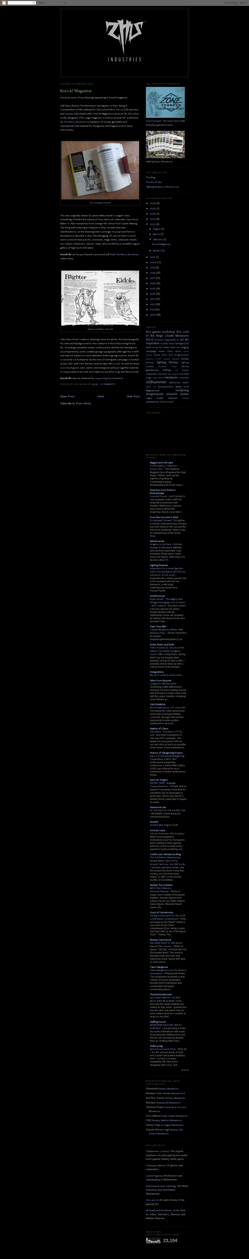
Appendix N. (172, 339)
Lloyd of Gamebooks (161, 912)
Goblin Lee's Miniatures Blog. (165, 854)
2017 (153, 278)
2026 (153, 203)
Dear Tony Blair (158, 626)
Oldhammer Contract (157, 1151)
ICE (176, 370)
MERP (161, 378)
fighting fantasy (167, 362)
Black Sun (175, 347)
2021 (153, 257)
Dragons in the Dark (161, 544)
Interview (162, 374)
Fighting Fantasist (159, 565)
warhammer (152, 401)
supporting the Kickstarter (109, 378)
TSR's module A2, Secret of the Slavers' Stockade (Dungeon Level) (167, 651)
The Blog (150, 177)
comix (186, 351)
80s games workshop (160, 332)
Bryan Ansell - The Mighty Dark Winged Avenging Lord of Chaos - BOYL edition (167, 602)
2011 (152, 309)
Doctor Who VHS (163, 355)
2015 (153, 288)
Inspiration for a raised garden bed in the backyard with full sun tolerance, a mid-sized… (167, 571)
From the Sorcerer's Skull (164, 517)
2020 (153, 262)
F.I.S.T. (159, 359)
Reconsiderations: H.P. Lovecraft (168, 707)
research (171, 394)
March (156, 234)
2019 (153, 267)
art (182, 339)
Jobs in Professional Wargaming (167, 756)
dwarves (150, 359)
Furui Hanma (180, 366)
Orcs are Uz (152, 1200)
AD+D (150, 339)
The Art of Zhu (154, 182)
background (182, 343)
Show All (185, 1070)
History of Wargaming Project (166, 752)
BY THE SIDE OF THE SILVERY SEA (167, 810)
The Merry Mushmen (75, 122)
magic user (151, 378)
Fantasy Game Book (160, 939)
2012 (153, 304)
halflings (167, 370)
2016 (153, 283)
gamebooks (152, 370)
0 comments (107, 384)
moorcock (184, 378)
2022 (153, 224)
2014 (153, 294)
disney (149, 355)
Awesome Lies (158, 807)
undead (185, 398)
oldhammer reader (179, 382)
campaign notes (155, 351)
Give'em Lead (157, 830)
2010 (153, 315)
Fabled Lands (157, 541)
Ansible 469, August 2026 (164, 825)
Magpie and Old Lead (161, 462)
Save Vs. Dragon (159, 779)
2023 (153, 219)
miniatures (171, 377)
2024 (153, 213)
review (184, 394)
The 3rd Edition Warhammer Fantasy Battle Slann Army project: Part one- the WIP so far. (168, 860)
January (157, 250)
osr (154, 387)
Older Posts (133, 396)
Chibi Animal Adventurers (170, 1093)
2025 (153, 208)
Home (100, 396)
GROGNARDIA (157, 704)
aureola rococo (167, 343)
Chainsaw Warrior (156, 1165)
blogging (185, 347)
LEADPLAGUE (157, 596)
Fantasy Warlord (171, 359)
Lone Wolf (184, 374)
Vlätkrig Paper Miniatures (159, 161)
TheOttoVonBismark (161, 994)
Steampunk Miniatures (168, 1102)
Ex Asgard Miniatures (172, 1125)
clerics (178, 351)
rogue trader (155, 398)
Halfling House (158, 1021)
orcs (148, 386)
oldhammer (156, 382)
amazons (159, 340)
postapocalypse (165, 386)
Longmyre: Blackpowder (163, 683)
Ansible (154, 821)
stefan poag (156, 1046)
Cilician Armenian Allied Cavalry (167, 833)
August (157, 229)
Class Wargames (159, 967)
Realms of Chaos (159, 728)
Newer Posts (67, 396)
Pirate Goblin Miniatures (174, 1116)
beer (166, 347)
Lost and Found (158, 496)
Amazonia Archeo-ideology (161, 1186)
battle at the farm (155, 347)
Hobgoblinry (157, 672)
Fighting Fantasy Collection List (162, 186)
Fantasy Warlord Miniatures (167, 1120)
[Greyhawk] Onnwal (161, 520)
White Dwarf (166, 402)
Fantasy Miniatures (169, 1088)
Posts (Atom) (83, 403)
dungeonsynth (181, 355)
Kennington (173, 374)
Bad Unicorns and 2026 (163, 1049)
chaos (170, 351)
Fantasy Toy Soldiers (161, 885)
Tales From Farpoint (160, 680)
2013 (153, 299)
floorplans (162, 366)
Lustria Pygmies (154, 1175)
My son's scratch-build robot (166, 675)
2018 (153, 273)
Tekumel (172, 398)
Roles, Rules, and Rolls (162, 644)
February (158, 239)
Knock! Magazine (76, 90)
